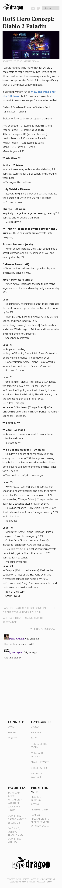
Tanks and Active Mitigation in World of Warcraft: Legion (15, 801)
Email (11, 727)
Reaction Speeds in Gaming (36, 800)
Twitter (12, 733)
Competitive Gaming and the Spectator (17, 819)
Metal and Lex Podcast (39, 755)
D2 (12, 608)
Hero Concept (36, 608)
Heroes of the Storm (39, 745)
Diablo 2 (20, 608)
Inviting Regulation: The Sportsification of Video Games (40, 821)
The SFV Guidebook (42, 629)
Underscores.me (47, 879)
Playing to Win (39, 810)
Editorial (36, 733)
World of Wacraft (36, 775)
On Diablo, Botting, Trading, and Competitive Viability (15, 835)
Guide (34, 738)
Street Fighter (39, 768)
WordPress (23, 879)
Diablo (35, 727)
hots (25, 612)
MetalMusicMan (31, 61)
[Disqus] (31, 672)
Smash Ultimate (40, 762)
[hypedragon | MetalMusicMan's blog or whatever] (31, 863)
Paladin (35, 612)
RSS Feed (12, 738)
